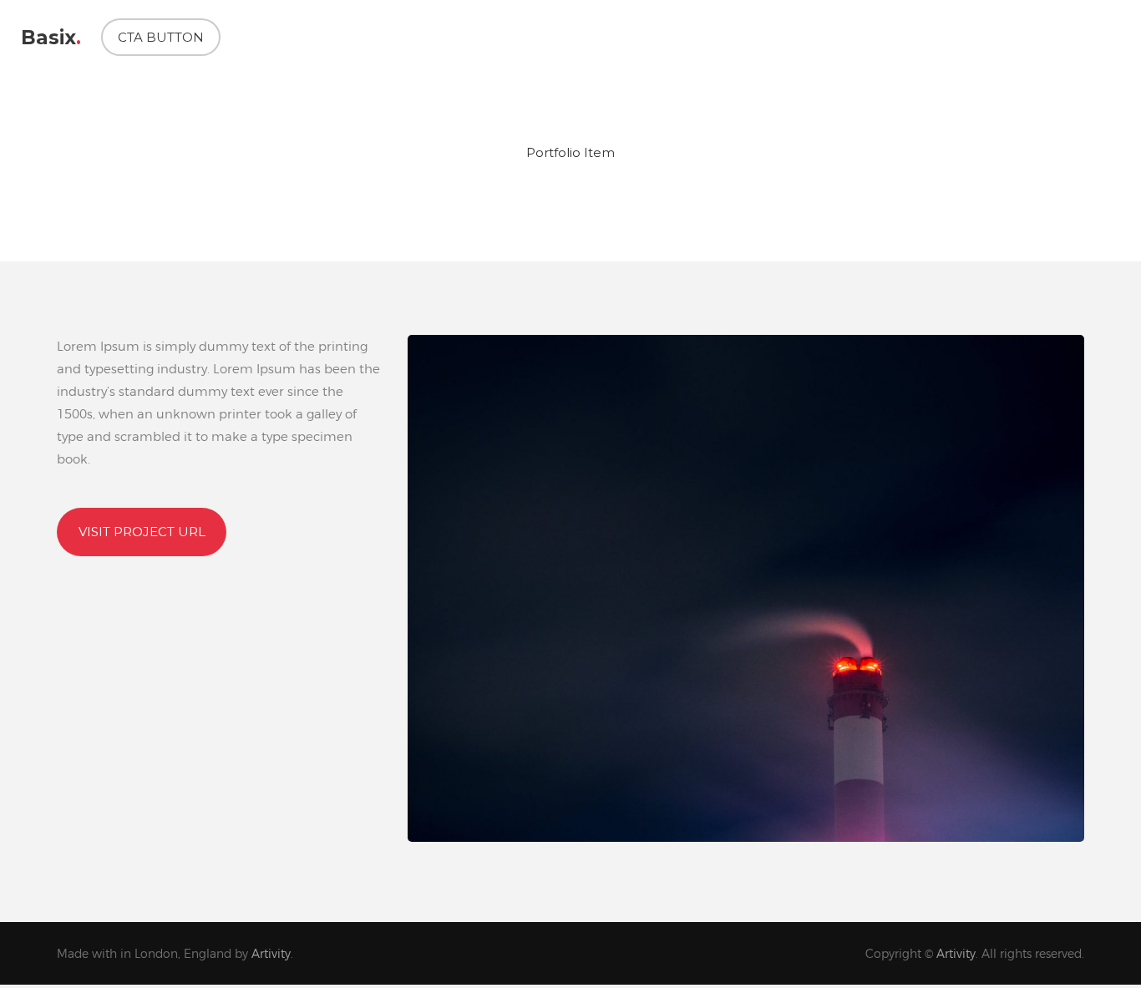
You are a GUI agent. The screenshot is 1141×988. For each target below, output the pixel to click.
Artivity (271, 953)
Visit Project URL (142, 532)
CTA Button (161, 37)
